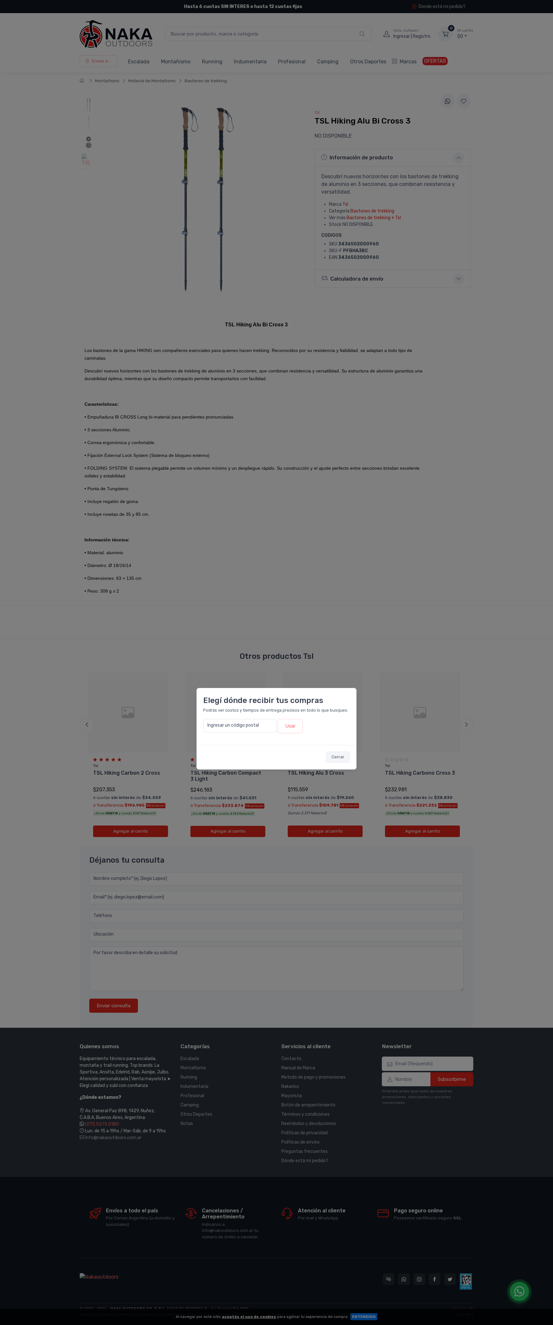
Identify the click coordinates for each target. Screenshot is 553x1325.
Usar (290, 726)
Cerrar (338, 756)
